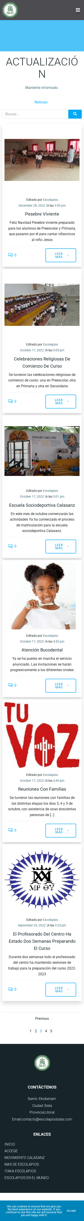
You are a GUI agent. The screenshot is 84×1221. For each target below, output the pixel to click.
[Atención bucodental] (42, 595)
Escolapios (50, 199)
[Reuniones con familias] (42, 735)
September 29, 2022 (32, 925)
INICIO (9, 1144)
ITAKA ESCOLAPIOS (20, 1171)
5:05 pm (58, 350)
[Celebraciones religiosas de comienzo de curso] (42, 304)
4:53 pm (58, 641)
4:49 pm (58, 780)
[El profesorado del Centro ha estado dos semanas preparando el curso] (42, 880)
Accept (71, 1210)
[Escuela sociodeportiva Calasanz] (42, 451)
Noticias (40, 102)
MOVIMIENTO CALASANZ (24, 1158)
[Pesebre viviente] (42, 159)
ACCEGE (11, 1151)
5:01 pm (58, 496)
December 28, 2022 (32, 205)
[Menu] (78, 10)
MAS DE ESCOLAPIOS (21, 1164)
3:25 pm (60, 925)
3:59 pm (60, 205)
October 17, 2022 (32, 350)
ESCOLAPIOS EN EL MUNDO (26, 1178)
